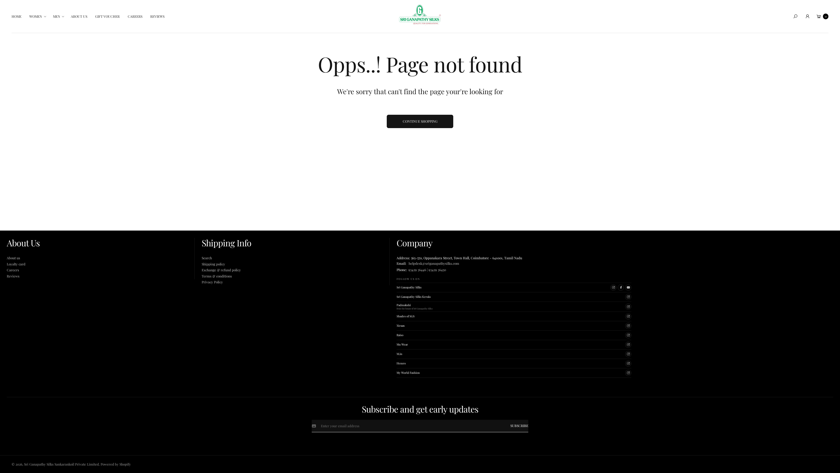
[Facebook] (621, 287)
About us (13, 258)
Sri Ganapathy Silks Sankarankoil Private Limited (61, 464)
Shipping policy (213, 264)
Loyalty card (16, 264)
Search (207, 258)
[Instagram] (613, 287)
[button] (39, 16)
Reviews (13, 276)
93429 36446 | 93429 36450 (427, 269)
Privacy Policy (212, 282)
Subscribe (519, 425)
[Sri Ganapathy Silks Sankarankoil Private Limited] (420, 15)
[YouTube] (628, 287)
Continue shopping (420, 121)
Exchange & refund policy (221, 270)
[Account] (807, 16)
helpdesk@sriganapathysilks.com (433, 263)
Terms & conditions (217, 276)
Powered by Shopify (116, 464)
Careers (13, 270)
